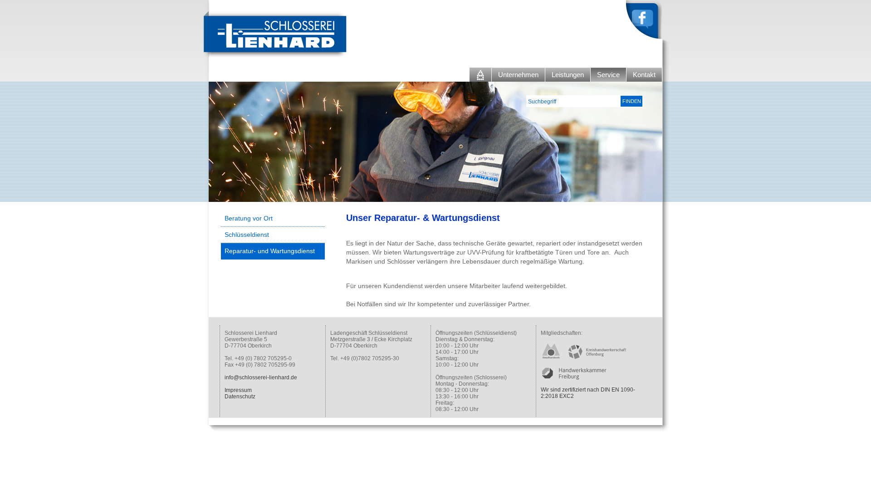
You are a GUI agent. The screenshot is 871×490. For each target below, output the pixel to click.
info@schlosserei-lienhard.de (261, 377)
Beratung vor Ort (249, 218)
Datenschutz (240, 396)
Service (608, 74)
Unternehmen (518, 74)
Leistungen (568, 74)
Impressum (238, 390)
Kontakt (644, 74)
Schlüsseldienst (247, 234)
